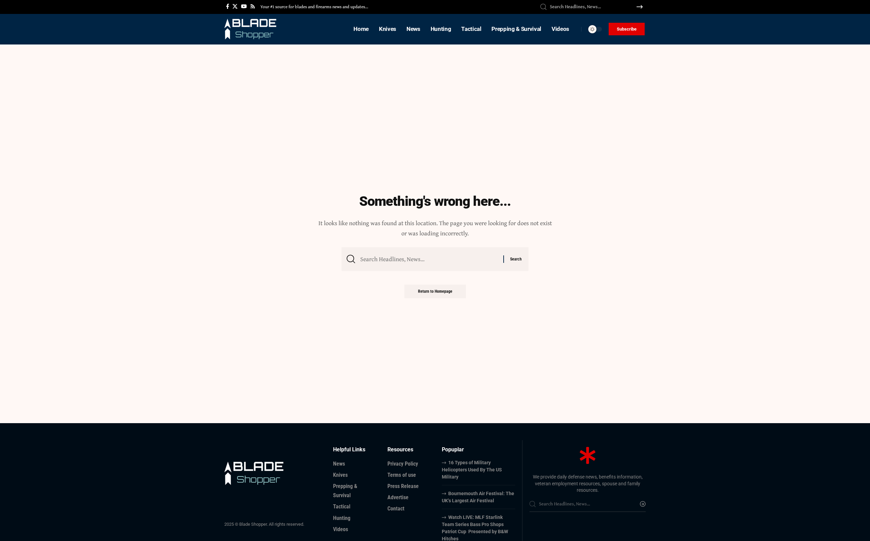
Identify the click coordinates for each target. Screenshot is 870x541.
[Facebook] (227, 6)
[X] (235, 6)
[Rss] (252, 6)
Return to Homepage (435, 291)
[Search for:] (429, 259)
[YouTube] (243, 6)
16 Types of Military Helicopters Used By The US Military (472, 470)
